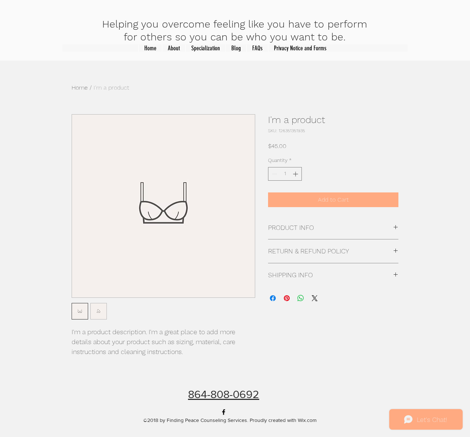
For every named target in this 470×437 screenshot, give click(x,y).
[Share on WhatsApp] (300, 298)
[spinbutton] (285, 173)
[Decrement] (273, 173)
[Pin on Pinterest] (286, 298)
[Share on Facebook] (272, 298)
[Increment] (296, 173)
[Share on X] (314, 298)
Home (80, 87)
